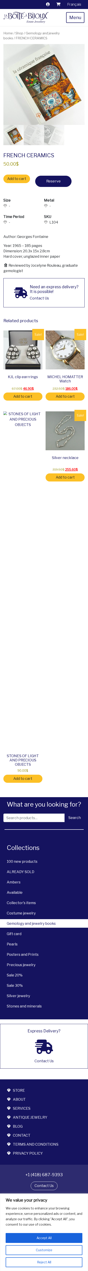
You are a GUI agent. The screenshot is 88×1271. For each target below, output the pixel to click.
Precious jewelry (21, 965)
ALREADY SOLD (20, 872)
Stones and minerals (24, 1006)
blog (18, 1126)
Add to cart (16, 179)
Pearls (12, 944)
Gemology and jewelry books (31, 923)
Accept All (44, 1238)
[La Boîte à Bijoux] (26, 17)
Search (74, 818)
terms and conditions (35, 1144)
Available (15, 892)
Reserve (53, 181)
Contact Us (44, 1186)
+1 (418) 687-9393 (44, 1174)
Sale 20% (15, 975)
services (21, 1108)
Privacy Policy (28, 1153)
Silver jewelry (18, 996)
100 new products (22, 861)
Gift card (14, 934)
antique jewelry (30, 1117)
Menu (75, 17)
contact (21, 1135)
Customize (44, 1250)
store (19, 1090)
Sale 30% (15, 985)
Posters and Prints (23, 954)
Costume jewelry (21, 913)
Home (8, 33)
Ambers (14, 882)
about (19, 1099)
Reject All (44, 1262)
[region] (44, 1232)
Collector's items (21, 903)
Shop (19, 33)
